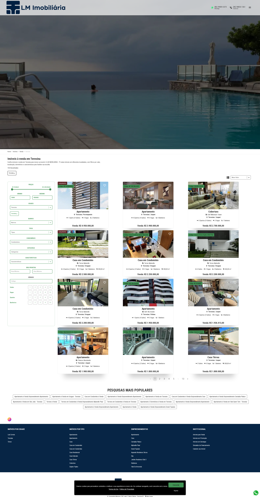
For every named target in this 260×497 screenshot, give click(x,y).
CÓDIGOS (31, 277)
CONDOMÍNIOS (31, 238)
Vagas (12, 292)
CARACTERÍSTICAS (31, 258)
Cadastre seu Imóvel (199, 449)
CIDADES (31, 203)
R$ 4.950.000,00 (46, 187)
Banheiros (13, 302)
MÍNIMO (19, 194)
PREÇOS (31, 184)
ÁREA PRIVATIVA (31, 267)
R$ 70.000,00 (15, 187)
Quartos (12, 297)
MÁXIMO (42, 194)
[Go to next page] (188, 379)
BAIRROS (31, 218)
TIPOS (31, 228)
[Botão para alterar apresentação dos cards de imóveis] (228, 177)
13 (183, 379)
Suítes (12, 287)
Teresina (11, 173)
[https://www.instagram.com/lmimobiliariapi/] (9, 419)
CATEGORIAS (31, 248)
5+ (50, 287)
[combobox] (11, 207)
